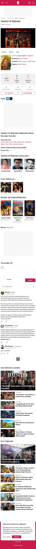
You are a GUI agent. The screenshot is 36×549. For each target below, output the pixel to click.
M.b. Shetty (9, 144)
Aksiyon (11, 52)
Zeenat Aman (5, 142)
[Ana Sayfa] (18, 3)
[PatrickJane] (2, 347)
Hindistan (30, 56)
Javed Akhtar (31, 61)
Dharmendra (20, 142)
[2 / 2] (18, 187)
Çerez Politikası (15, 533)
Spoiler (9, 279)
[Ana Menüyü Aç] (2, 3)
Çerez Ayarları (7, 537)
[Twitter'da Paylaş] (11, 98)
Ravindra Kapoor (18, 144)
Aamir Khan (13, 142)
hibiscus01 (10, 227)
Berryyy (7, 292)
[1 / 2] (6, 187)
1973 (13, 56)
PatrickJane (9, 346)
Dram (17, 52)
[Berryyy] (2, 293)
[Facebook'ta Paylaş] (7, 98)
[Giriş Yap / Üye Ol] (29, 3)
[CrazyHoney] (2, 326)
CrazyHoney (9, 325)
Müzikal (4, 52)
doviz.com (18, 541)
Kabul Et (16, 537)
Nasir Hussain (23, 58)
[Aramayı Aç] (6, 3)
